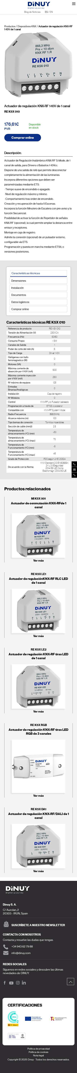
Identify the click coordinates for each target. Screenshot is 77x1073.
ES (46, 11)
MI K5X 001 (38, 498)
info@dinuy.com (21, 953)
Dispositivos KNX (27, 26)
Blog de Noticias (32, 11)
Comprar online (22, 138)
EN (51, 11)
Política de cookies (38, 1052)
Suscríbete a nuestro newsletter (38, 925)
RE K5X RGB (38, 725)
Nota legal (38, 1055)
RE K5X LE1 (38, 574)
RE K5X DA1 (38, 809)
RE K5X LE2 (38, 649)
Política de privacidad (38, 1048)
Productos (9, 26)
